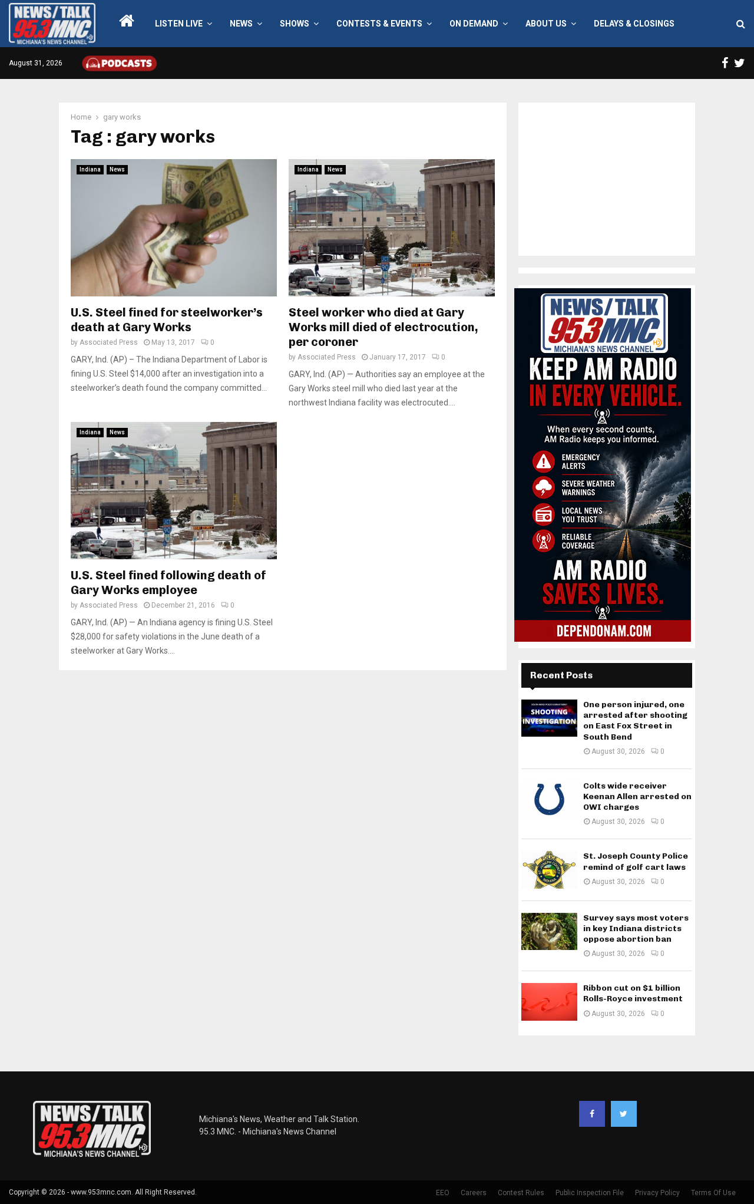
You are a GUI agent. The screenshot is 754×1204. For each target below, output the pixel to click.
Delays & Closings (634, 23)
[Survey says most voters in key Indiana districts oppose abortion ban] (549, 931)
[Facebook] (592, 1114)
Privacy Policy (657, 1193)
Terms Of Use (713, 1193)
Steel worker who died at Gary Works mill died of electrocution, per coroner (383, 327)
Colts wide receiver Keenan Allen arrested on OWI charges (637, 796)
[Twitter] (624, 1114)
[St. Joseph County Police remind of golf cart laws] (549, 869)
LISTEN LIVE (179, 23)
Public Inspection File (589, 1193)
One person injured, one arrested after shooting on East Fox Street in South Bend (635, 721)
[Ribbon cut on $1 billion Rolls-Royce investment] (549, 1001)
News (241, 23)
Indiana (90, 169)
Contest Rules (521, 1193)
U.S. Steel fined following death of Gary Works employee (168, 582)
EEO (442, 1193)
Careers (474, 1193)
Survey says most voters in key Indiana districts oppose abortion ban (636, 928)
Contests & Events (379, 23)
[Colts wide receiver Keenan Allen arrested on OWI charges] (549, 799)
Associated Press (109, 342)
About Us (546, 23)
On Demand (473, 23)
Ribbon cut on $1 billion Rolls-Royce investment (633, 993)
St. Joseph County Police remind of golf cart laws (635, 861)
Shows (294, 23)
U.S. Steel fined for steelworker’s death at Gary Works (167, 319)
